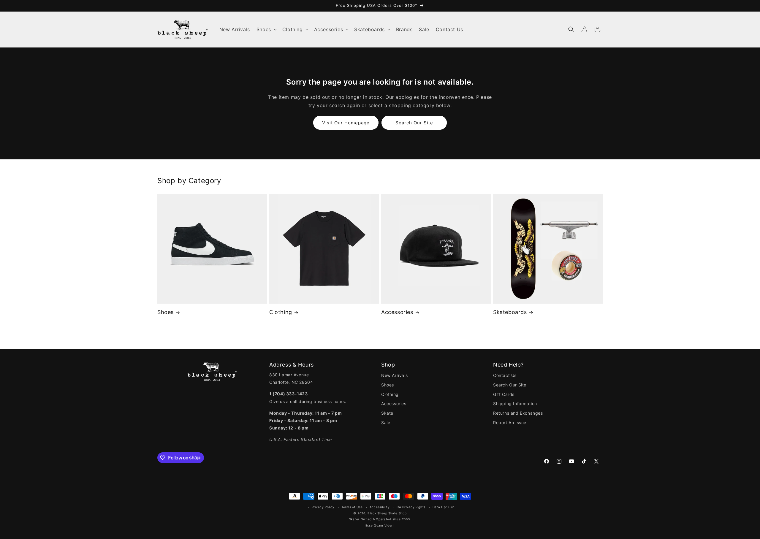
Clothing (280, 312)
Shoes (165, 312)
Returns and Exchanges (518, 413)
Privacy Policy (323, 507)
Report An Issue (509, 422)
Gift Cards (503, 394)
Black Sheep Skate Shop (387, 513)
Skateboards (510, 312)
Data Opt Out (443, 507)
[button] (266, 29)
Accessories (397, 312)
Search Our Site (414, 123)
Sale (385, 422)
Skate (387, 413)
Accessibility (380, 507)
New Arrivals (394, 375)
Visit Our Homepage (346, 123)
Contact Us (505, 375)
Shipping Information (515, 403)
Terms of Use (351, 507)
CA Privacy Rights (411, 507)
